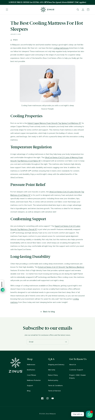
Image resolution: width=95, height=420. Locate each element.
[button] (7, 9)
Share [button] (15, 40)
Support (30, 385)
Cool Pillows (31, 375)
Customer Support (76, 370)
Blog (28, 391)
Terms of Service (54, 391)
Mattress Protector (34, 380)
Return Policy (53, 375)
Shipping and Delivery (56, 364)
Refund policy (53, 380)
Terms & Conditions (55, 385)
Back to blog (49, 312)
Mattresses (31, 364)
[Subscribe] (65, 342)
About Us (72, 364)
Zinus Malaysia (51, 414)
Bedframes (31, 370)
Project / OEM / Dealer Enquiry (77, 376)
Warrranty (51, 370)
